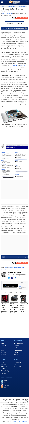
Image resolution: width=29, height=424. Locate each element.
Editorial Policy (18, 366)
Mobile (16, 348)
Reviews (3, 345)
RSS (5, 387)
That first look (13, 65)
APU (23, 267)
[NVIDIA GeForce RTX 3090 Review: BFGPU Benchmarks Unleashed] (14, 298)
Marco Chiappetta (14, 272)
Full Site (3, 352)
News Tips (4, 366)
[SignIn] (3, 2)
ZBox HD (3, 269)
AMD (6, 267)
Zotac (15, 267)
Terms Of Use (17, 423)
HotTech (3, 373)
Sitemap (3, 354)
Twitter (5, 380)
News (2, 348)
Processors (22, 6)
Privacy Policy (5, 371)
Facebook (6, 383)
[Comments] (13, 18)
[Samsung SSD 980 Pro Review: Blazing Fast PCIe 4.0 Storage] (23, 298)
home (3, 6)
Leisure (16, 352)
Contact (3, 368)
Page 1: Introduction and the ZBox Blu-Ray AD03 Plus (15, 28)
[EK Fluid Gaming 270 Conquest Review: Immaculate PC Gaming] (5, 298)
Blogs (2, 350)
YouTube (6, 385)
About (2, 362)
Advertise (3, 364)
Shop (15, 364)
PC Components (11, 6)
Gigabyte (10, 267)
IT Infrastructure (18, 350)
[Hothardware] (14, 2)
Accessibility (17, 362)
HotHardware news (22, 285)
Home (2, 343)
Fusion (19, 267)
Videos (16, 354)
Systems (16, 345)
